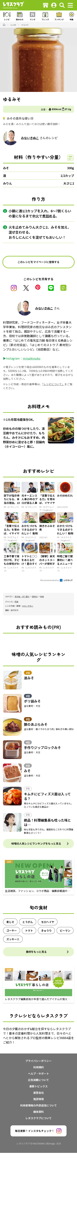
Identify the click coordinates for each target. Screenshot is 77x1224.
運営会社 (38, 1092)
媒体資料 (38, 1112)
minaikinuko (31, 358)
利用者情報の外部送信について (38, 1105)
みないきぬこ (30, 138)
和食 (16, 601)
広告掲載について (38, 1080)
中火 (35, 215)
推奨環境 (38, 1099)
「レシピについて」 (53, 384)
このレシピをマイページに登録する (38, 262)
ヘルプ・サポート (38, 1073)
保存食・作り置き (22, 596)
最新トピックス (38, 1086)
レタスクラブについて (38, 1118)
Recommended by (49, 580)
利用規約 (38, 1067)
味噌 (42, 596)
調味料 (35, 596)
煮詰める (49, 215)
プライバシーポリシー (38, 1061)
